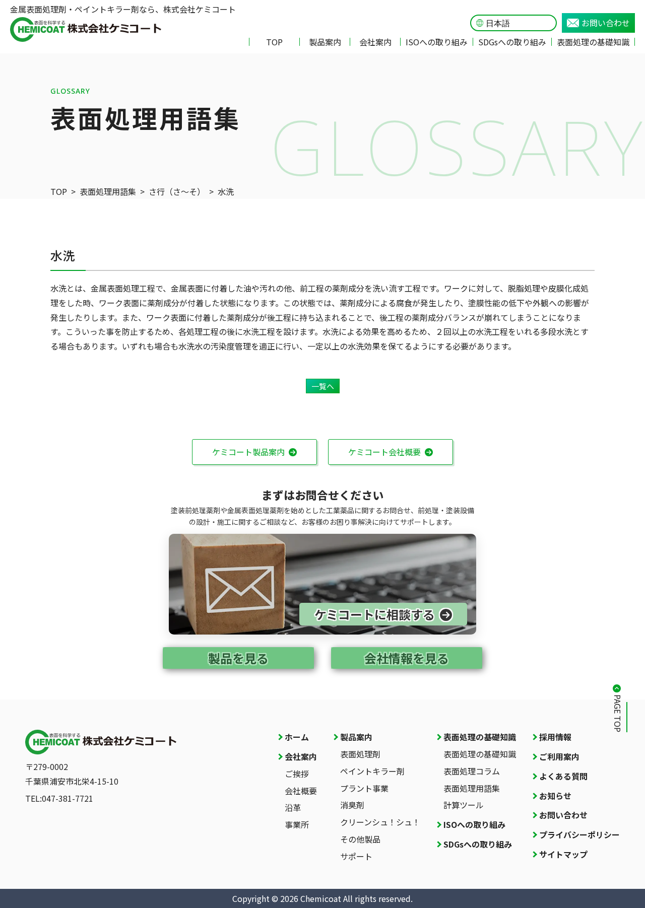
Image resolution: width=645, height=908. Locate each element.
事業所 (297, 824)
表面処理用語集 (108, 191)
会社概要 (301, 791)
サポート (356, 856)
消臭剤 (352, 805)
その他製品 (360, 839)
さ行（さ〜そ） (177, 191)
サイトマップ (563, 854)
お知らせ (555, 796)
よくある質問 (563, 776)
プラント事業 (364, 788)
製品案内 (325, 42)
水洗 (226, 191)
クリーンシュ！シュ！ (380, 822)
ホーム (297, 737)
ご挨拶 (297, 773)
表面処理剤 (360, 754)
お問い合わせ (606, 23)
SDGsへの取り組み (512, 42)
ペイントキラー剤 (372, 771)
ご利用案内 (559, 756)
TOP (274, 42)
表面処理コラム (471, 771)
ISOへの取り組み (437, 42)
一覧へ (322, 386)
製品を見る (238, 658)
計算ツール (463, 805)
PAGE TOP (618, 713)
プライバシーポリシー (579, 834)
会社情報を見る (406, 658)
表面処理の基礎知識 (593, 42)
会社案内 (375, 42)
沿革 (293, 807)
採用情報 (555, 737)
